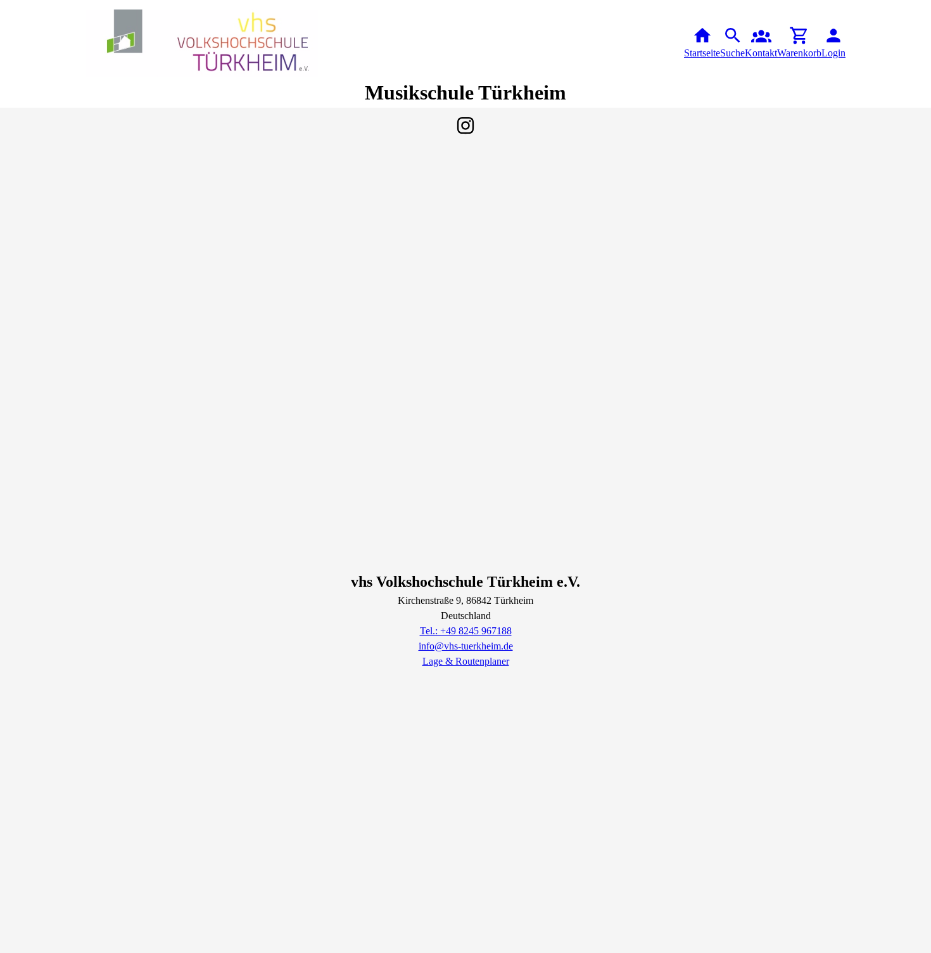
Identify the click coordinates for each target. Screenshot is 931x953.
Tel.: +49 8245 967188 (466, 630)
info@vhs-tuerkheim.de (466, 646)
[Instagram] (465, 125)
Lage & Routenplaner (465, 661)
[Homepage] (202, 43)
